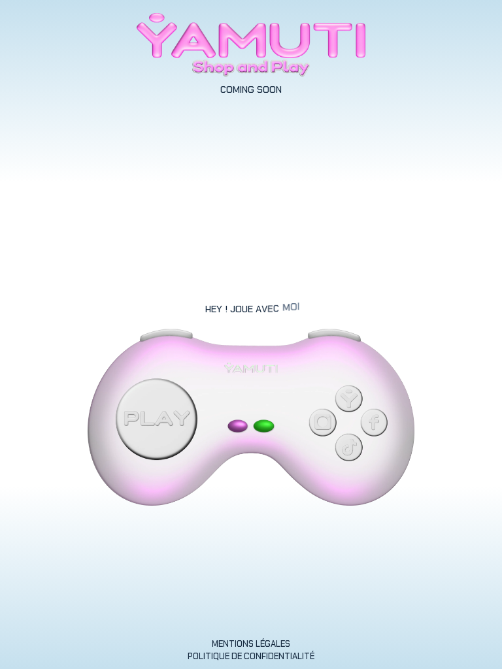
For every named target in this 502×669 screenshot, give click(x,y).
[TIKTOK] (349, 447)
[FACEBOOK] (374, 422)
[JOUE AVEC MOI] (156, 419)
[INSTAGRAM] (323, 422)
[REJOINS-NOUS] (264, 426)
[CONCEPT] (349, 398)
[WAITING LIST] (238, 426)
